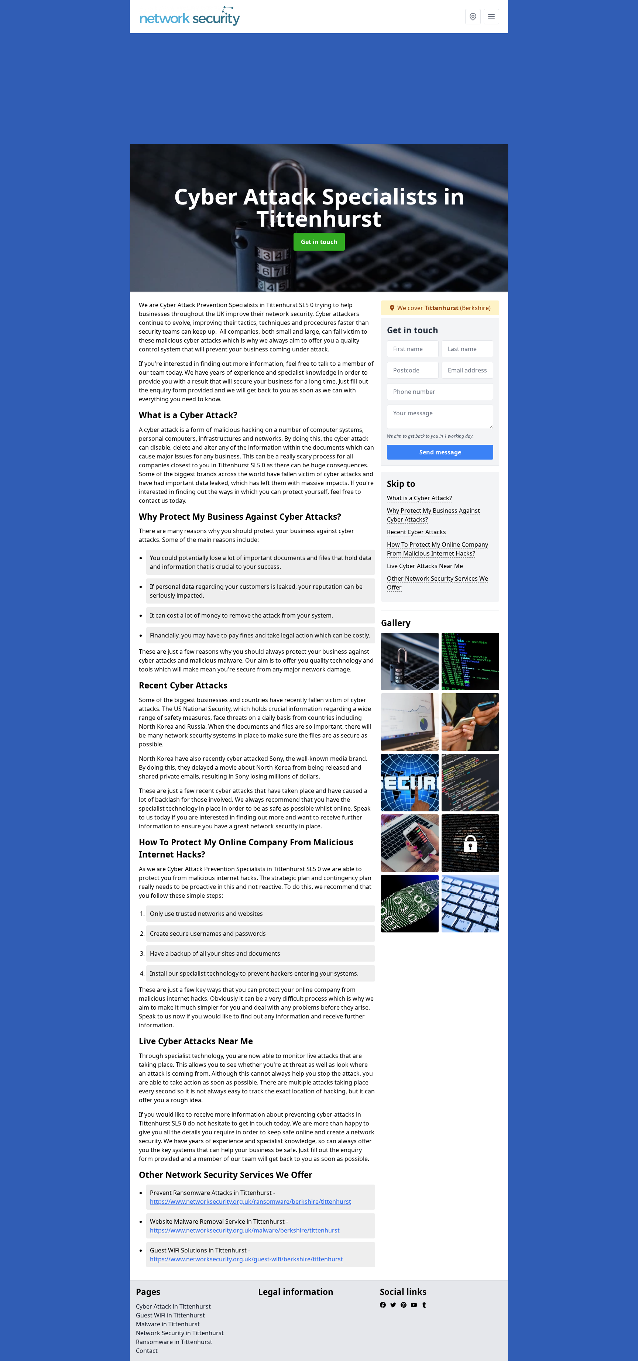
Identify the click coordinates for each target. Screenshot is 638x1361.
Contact (147, 1351)
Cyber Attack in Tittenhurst (173, 1306)
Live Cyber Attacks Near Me (425, 566)
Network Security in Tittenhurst (180, 1333)
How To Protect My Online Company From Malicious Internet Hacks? (437, 548)
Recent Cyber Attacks (416, 532)
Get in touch (319, 242)
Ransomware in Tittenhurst (174, 1342)
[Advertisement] (319, 88)
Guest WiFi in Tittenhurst (170, 1315)
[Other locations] (473, 16)
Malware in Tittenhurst (168, 1324)
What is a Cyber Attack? (419, 498)
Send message (440, 452)
